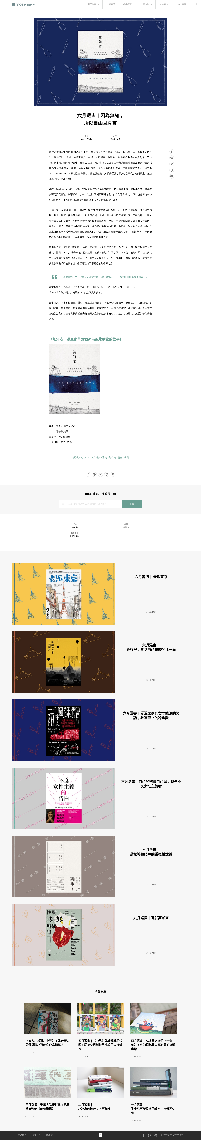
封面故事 (92, 4)
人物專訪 (111, 4)
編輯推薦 (127, 4)
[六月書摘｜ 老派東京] (99, 624)
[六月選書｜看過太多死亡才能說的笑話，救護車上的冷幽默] (99, 760)
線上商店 (182, 4)
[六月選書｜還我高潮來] (99, 965)
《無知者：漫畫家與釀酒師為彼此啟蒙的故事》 (86, 339)
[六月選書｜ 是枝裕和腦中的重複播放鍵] (99, 896)
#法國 (126, 457)
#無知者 (85, 457)
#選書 (104, 457)
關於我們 (22, 1135)
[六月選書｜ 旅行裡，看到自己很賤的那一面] (99, 692)
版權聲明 (50, 1135)
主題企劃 (145, 4)
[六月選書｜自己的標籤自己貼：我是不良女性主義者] (99, 828)
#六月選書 (95, 457)
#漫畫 (119, 457)
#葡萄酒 (112, 457)
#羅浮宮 (76, 457)
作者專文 (164, 4)
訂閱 (132, 504)
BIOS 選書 (86, 139)
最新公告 (36, 1135)
